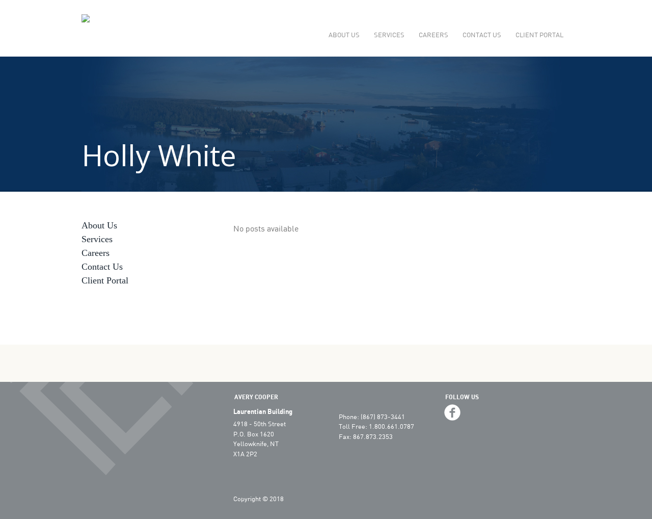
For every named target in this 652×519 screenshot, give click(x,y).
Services (389, 35)
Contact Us (482, 35)
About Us (344, 35)
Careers (433, 35)
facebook (452, 412)
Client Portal (539, 35)
